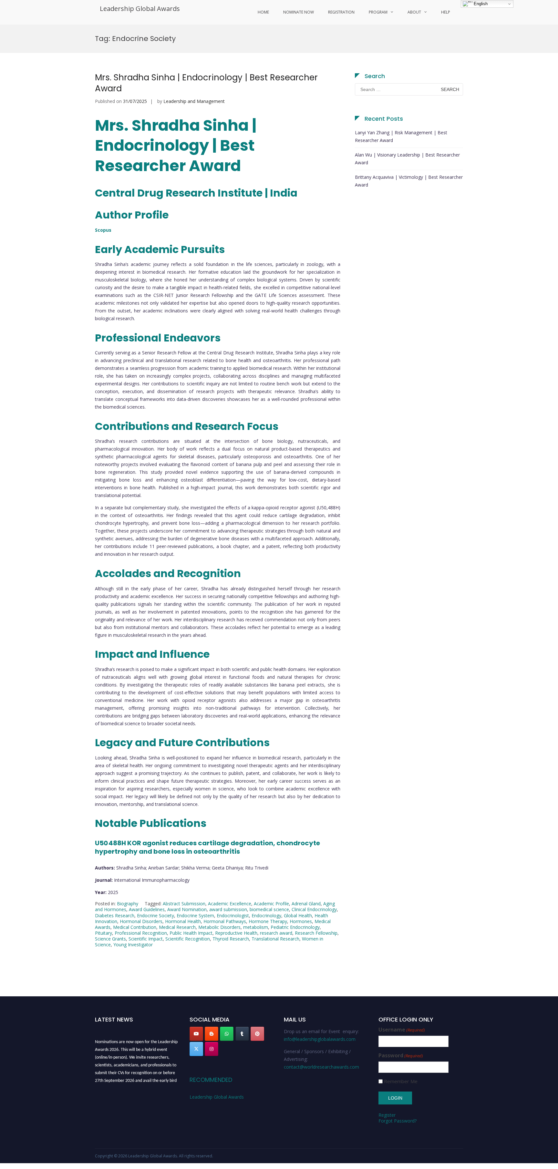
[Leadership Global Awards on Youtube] (196, 1034)
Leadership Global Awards (140, 8)
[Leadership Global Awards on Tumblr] (242, 1034)
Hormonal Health (183, 921)
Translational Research (275, 939)
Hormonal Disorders (141, 921)
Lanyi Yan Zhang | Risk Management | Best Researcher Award (401, 136)
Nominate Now (298, 12)
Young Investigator (133, 944)
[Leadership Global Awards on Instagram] (211, 1049)
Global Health (298, 915)
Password (400, 1055)
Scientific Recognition (187, 939)
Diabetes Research (114, 915)
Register (387, 1115)
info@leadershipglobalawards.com (320, 1039)
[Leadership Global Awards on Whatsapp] (226, 1034)
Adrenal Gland (306, 903)
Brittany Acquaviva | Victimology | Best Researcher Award (409, 181)
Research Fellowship (316, 933)
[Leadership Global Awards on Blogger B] (211, 1034)
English (480, 3)
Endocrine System (195, 915)
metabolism (255, 927)
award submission (228, 909)
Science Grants (110, 939)
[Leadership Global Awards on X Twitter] (196, 1049)
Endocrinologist (233, 915)
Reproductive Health (236, 933)
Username (401, 1029)
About (414, 12)
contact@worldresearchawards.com (321, 1067)
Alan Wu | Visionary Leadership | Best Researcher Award (407, 159)
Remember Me (401, 1081)
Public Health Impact (191, 933)
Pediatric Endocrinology (295, 927)
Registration (341, 12)
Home (263, 12)
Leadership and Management (194, 101)
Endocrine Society (155, 915)
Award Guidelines (147, 909)
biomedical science (269, 909)
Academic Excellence (229, 903)
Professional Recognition (141, 933)
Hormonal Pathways (224, 921)
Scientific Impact (146, 939)
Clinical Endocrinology (314, 909)
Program (378, 12)
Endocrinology (266, 915)
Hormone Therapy (268, 921)
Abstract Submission (184, 903)
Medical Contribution (134, 927)
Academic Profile (271, 903)
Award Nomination (187, 909)
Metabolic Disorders (219, 927)
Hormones (301, 921)
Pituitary (103, 933)
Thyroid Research (230, 939)
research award (276, 933)
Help (445, 12)
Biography (127, 903)
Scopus (103, 230)
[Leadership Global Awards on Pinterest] (257, 1034)
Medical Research (177, 927)
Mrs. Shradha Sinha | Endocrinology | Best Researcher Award (206, 83)
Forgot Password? (397, 1121)
